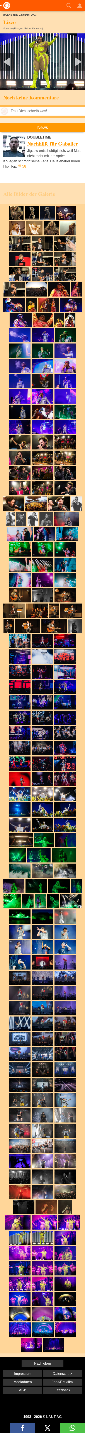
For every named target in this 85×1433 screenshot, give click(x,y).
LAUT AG (54, 1417)
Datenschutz (62, 1374)
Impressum (22, 1374)
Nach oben (42, 1363)
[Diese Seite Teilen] (22, 1428)
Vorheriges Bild (14, 61)
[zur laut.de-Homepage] (5, 5)
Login (79, 5)
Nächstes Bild (42, 61)
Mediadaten (23, 1382)
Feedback (62, 1390)
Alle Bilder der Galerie (29, 194)
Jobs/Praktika (62, 1382)
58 (24, 166)
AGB (22, 1390)
